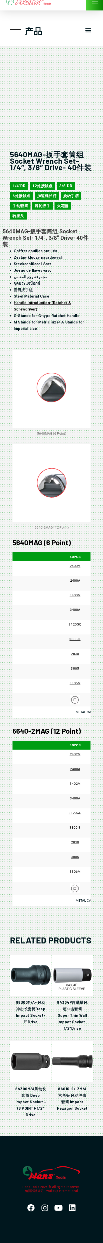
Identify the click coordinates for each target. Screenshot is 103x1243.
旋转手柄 (71, 196)
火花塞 (63, 206)
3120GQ (75, 624)
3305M (75, 683)
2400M (75, 566)
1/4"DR (19, 186)
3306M (75, 871)
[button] (88, 30)
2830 (75, 654)
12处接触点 (42, 186)
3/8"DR (65, 186)
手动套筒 (20, 206)
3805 (75, 668)
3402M (75, 783)
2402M (75, 754)
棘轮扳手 (42, 206)
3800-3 (75, 639)
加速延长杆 (47, 196)
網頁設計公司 (35, 1191)
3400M (75, 595)
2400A (75, 580)
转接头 (18, 216)
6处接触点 (21, 196)
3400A (75, 610)
